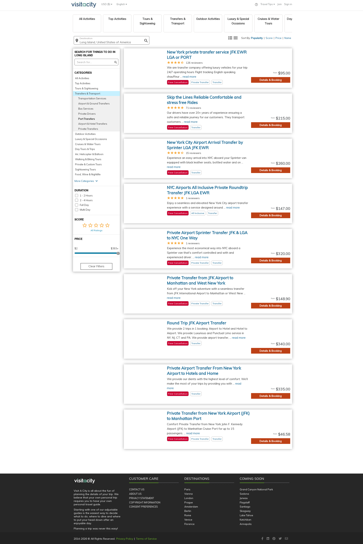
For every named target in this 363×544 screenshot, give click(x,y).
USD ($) (106, 4)
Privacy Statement (141, 498)
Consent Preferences (143, 506)
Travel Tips (267, 4)
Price (278, 37)
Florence (189, 523)
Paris (187, 489)
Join (279, 4)
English (121, 4)
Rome (187, 515)
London (188, 498)
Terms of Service (146, 538)
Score (269, 37)
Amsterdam (191, 506)
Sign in (288, 4)
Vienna (188, 493)
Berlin (187, 510)
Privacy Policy (124, 538)
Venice (188, 519)
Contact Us (136, 489)
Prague (188, 502)
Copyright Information (144, 502)
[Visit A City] (84, 481)
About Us (135, 493)
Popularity (257, 37)
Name (287, 37)
